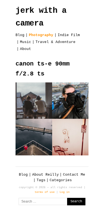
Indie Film (69, 35)
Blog (20, 35)
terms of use (45, 192)
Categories (61, 180)
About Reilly (45, 175)
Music (25, 42)
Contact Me (74, 175)
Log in (65, 192)
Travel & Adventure (55, 42)
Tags (41, 180)
